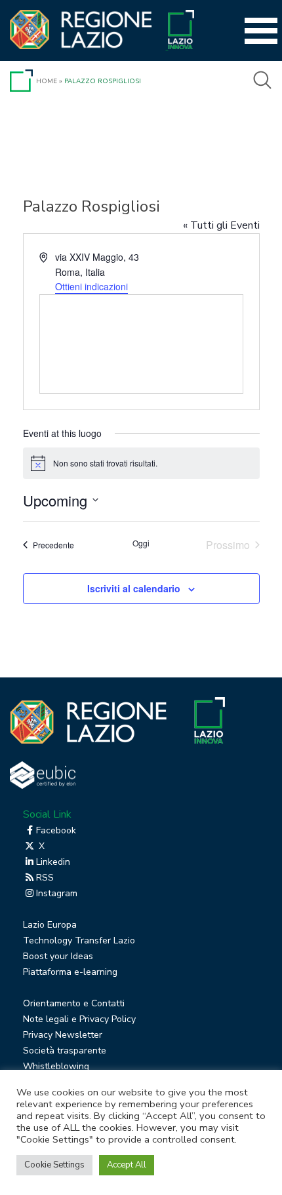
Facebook (56, 830)
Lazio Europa (50, 925)
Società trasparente (64, 1050)
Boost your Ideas (58, 956)
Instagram (56, 893)
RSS (45, 877)
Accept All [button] (126, 1165)
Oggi (141, 543)
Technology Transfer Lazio (79, 940)
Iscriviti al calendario (133, 588)
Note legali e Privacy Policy (79, 1019)
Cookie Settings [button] (54, 1165)
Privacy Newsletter (62, 1035)
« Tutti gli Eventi (221, 225)
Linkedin (53, 862)
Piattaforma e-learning (70, 972)
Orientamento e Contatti (74, 1003)
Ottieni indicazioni (91, 286)
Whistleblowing (56, 1066)
